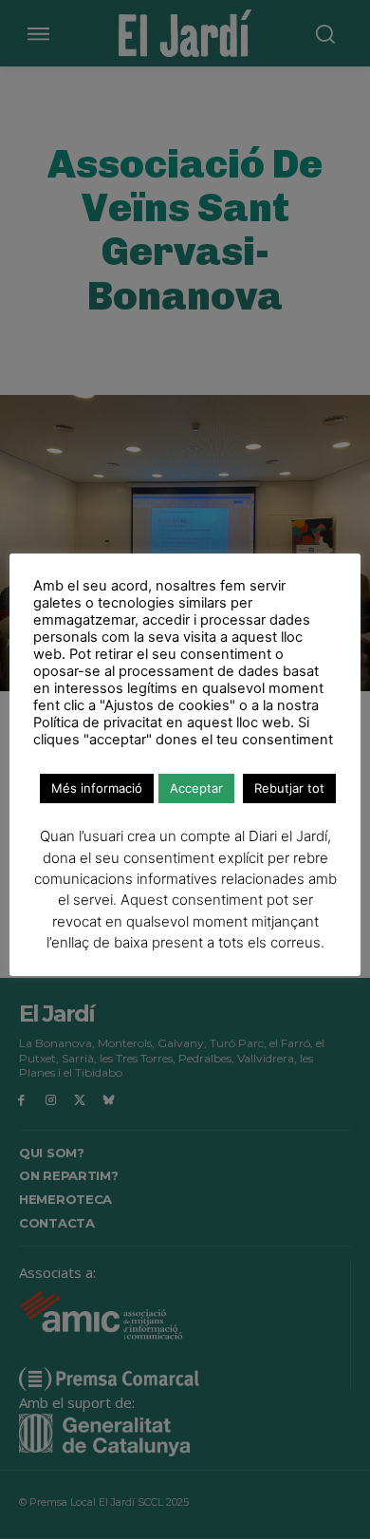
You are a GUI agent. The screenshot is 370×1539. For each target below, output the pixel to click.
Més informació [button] (96, 788)
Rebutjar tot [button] (289, 788)
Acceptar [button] (196, 788)
